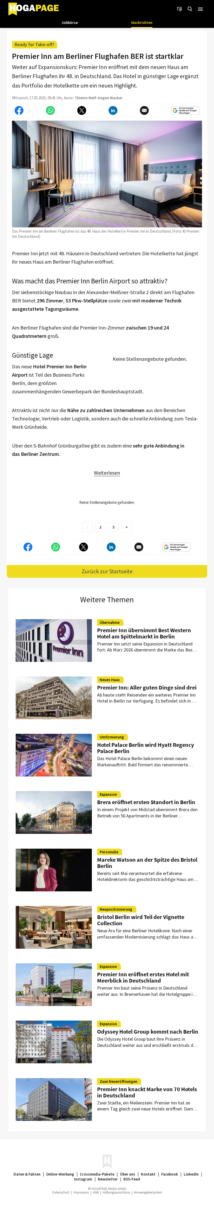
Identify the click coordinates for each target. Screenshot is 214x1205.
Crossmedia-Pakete (97, 1174)
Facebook (169, 1174)
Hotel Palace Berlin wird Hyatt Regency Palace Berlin (145, 748)
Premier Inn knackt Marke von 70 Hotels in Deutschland (147, 1092)
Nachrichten (141, 22)
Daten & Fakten (27, 1174)
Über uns (127, 1174)
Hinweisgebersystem (148, 1192)
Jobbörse (70, 22)
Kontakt (148, 1174)
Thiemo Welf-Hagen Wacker (99, 97)
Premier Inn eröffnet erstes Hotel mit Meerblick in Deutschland (143, 977)
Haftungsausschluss (116, 1192)
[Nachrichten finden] (190, 9)
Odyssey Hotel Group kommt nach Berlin (147, 1031)
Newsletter (108, 1179)
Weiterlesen (107, 472)
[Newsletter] (179, 9)
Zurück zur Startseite (107, 571)
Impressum (81, 1192)
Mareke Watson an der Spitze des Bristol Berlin (147, 862)
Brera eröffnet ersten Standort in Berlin (146, 802)
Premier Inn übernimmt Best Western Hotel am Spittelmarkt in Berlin (144, 633)
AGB (96, 1192)
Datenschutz (61, 1192)
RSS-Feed (131, 1179)
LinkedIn (191, 1174)
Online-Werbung (60, 1174)
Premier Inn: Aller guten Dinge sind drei (147, 687)
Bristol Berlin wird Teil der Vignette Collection (140, 920)
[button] (200, 9)
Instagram (83, 1179)
